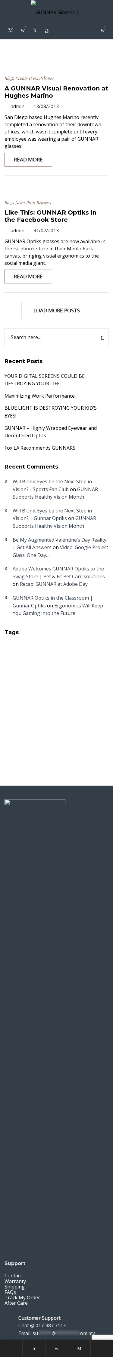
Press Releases (41, 78)
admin (17, 106)
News (20, 203)
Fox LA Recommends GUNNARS (40, 448)
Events (21, 78)
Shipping (15, 1286)
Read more (28, 159)
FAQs (10, 1292)
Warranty (15, 1281)
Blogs (9, 78)
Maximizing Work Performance (40, 396)
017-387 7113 (51, 1325)
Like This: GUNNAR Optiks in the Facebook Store (50, 216)
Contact (13, 1275)
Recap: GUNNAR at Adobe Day (54, 584)
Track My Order (22, 1297)
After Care (16, 1303)
